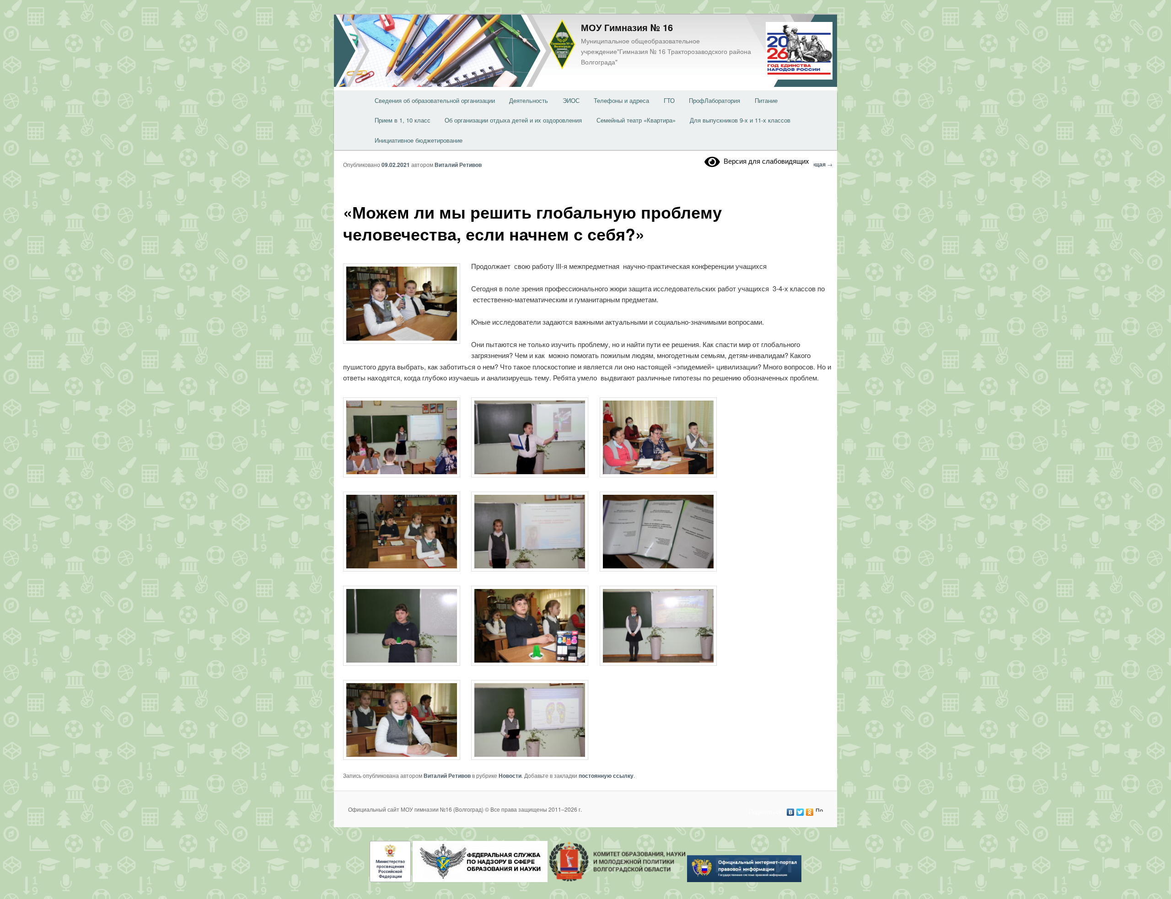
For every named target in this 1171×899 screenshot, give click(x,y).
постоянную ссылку (606, 775)
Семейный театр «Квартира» (636, 120)
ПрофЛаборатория (714, 100)
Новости (510, 775)
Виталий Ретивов (458, 165)
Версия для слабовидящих (764, 161)
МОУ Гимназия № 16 (627, 27)
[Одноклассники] (810, 809)
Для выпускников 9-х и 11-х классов (740, 120)
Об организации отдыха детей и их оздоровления (513, 120)
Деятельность (528, 100)
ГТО (669, 100)
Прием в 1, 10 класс (402, 120)
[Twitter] (800, 809)
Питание (766, 100)
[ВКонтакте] (790, 809)
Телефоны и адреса (621, 100)
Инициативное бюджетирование (418, 140)
